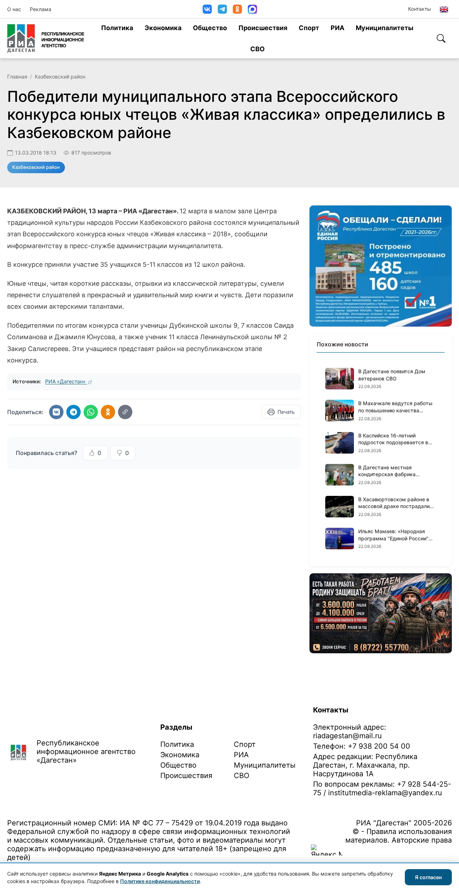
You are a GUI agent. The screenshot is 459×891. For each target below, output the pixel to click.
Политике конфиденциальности (160, 881)
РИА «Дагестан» (66, 381)
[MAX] (252, 9)
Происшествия (262, 28)
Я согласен (428, 877)
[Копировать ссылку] (125, 412)
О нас (14, 9)
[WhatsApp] (91, 412)
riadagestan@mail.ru (347, 735)
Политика (117, 28)
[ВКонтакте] (207, 9)
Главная (17, 77)
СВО (257, 49)
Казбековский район (60, 77)
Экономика (163, 28)
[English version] (444, 9)
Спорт (309, 28)
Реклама (40, 9)
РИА (337, 28)
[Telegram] (222, 9)
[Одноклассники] (237, 9)
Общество (210, 28)
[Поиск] (441, 38)
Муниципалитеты (384, 28)
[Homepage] (45, 38)
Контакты (419, 9)
